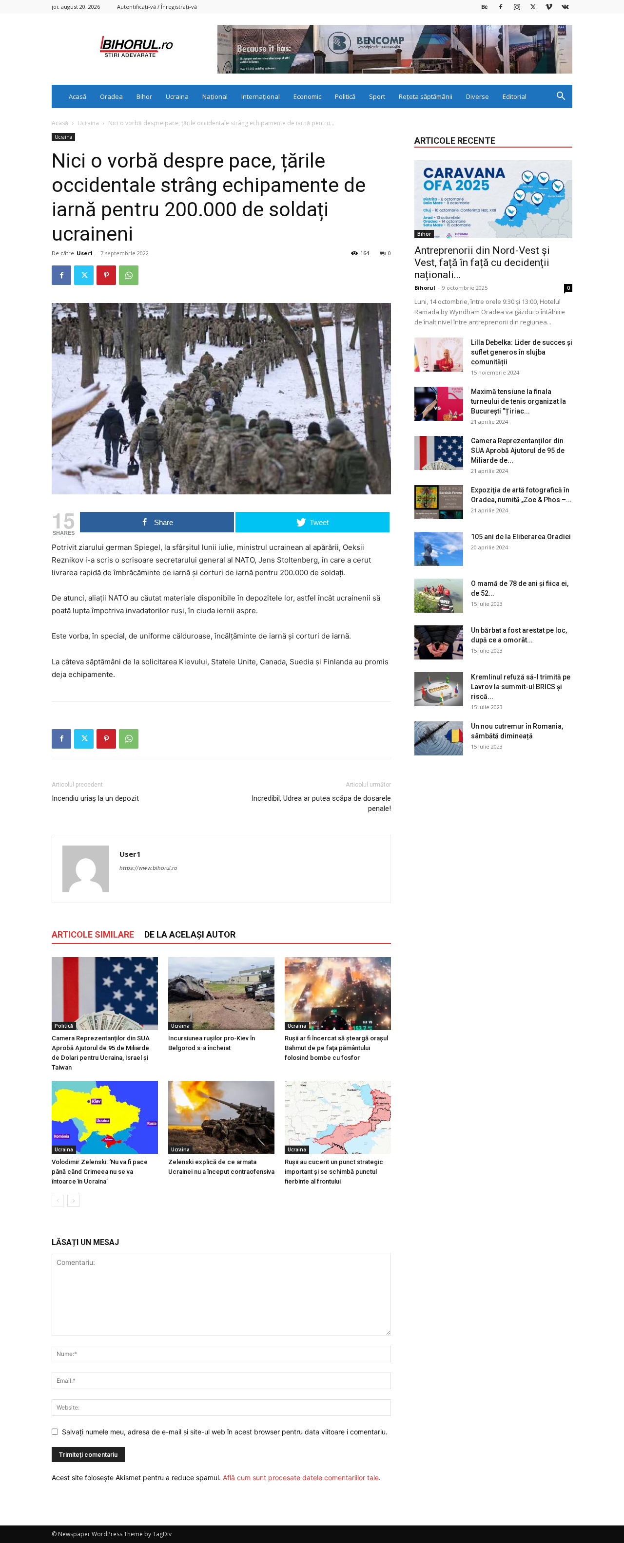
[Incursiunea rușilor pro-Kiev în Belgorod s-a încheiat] (221, 993)
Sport (377, 96)
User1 (85, 253)
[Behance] (484, 6)
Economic (307, 96)
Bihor (144, 96)
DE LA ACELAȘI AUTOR (189, 934)
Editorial (514, 96)
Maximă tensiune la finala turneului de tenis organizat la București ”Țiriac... (518, 401)
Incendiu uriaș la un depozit (96, 798)
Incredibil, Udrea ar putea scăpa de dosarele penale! (321, 803)
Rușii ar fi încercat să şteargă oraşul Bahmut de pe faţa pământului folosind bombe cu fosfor (336, 1048)
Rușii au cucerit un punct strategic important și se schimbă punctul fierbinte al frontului (334, 1171)
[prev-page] (58, 1201)
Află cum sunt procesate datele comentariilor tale (301, 1477)
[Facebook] (500, 6)
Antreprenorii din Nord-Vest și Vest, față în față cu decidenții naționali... (482, 263)
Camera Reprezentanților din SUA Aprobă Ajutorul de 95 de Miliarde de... (518, 450)
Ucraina (177, 96)
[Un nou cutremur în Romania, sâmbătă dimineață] (438, 738)
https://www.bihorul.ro (148, 868)
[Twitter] (533, 6)
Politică (345, 96)
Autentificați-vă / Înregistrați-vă (157, 6)
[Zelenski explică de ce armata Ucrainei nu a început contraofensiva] (221, 1117)
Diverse (477, 96)
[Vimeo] (549, 6)
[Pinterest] (106, 275)
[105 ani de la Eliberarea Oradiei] (438, 549)
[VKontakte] (565, 6)
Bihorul (424, 287)
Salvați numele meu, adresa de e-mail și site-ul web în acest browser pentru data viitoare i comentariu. (225, 1432)
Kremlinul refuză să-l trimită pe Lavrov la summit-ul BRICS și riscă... (520, 686)
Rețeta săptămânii (425, 96)
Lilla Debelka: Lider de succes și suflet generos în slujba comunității (521, 352)
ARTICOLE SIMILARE (93, 934)
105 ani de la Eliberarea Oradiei (521, 537)
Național (215, 96)
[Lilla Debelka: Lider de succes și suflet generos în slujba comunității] (438, 355)
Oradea (111, 96)
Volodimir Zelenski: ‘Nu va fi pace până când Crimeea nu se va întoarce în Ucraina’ (100, 1171)
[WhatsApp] (128, 275)
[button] (560, 97)
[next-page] (73, 1201)
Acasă (77, 96)
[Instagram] (516, 6)
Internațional (260, 96)
